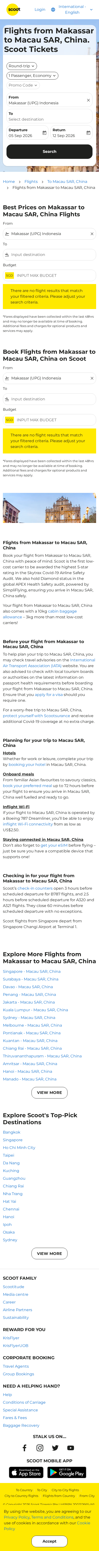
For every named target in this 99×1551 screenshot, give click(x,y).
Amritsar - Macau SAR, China (30, 1063)
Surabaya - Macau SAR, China (30, 979)
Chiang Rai (13, 1186)
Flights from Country (59, 1496)
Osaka (9, 1232)
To (11, 113)
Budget (9, 265)
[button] (32, 76)
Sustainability (16, 1317)
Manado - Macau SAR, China (29, 1079)
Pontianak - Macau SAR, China (32, 1033)
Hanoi (8, 1217)
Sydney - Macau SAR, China (29, 1017)
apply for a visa (49, 694)
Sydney (10, 1240)
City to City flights (65, 1490)
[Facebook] (24, 1448)
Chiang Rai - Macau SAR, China (32, 1048)
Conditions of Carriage (24, 1402)
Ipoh (7, 1224)
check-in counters (35, 888)
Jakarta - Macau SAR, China (29, 1002)
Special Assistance (20, 1410)
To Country (24, 1490)
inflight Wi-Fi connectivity (28, 824)
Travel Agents (16, 1366)
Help (7, 1394)
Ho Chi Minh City (19, 1147)
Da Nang (11, 1163)
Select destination (26, 119)
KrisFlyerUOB (15, 1345)
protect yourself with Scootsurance (36, 715)
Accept (49, 1541)
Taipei (8, 1155)
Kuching (11, 1170)
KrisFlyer (11, 1338)
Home (9, 181)
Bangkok (11, 1132)
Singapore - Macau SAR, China (32, 971)
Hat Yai (9, 1201)
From (14, 97)
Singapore (13, 1140)
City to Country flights (21, 1496)
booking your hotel (27, 764)
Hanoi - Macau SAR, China (27, 1071)
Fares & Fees (15, 1417)
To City (42, 1490)
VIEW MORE (49, 1092)
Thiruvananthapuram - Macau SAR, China (42, 1056)
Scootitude (13, 1286)
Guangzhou (14, 1178)
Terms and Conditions (52, 1517)
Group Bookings (18, 1374)
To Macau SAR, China (67, 181)
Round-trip (19, 66)
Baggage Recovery (21, 1425)
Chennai (11, 1209)
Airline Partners (17, 1310)
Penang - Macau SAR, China (29, 994)
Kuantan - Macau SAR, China (30, 1040)
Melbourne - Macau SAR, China (32, 1025)
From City (87, 1496)
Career (9, 1302)
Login (40, 9)
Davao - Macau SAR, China (28, 987)
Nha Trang (13, 1193)
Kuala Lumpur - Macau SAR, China (35, 1010)
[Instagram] (40, 1448)
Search (49, 151)
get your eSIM (54, 845)
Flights (31, 181)
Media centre (15, 1294)
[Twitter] (55, 1448)
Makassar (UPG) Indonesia (33, 103)
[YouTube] (70, 1448)
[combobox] (49, 234)
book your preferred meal (27, 785)
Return (59, 130)
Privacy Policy (17, 1517)
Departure (18, 130)
